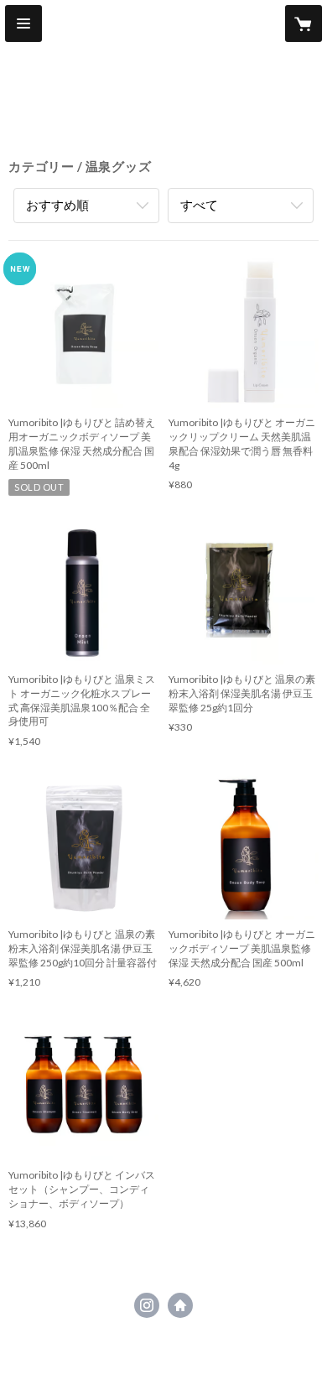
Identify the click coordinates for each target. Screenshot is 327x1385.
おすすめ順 (57, 204)
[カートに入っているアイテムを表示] (303, 23)
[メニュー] (23, 23)
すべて (199, 204)
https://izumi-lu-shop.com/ (180, 1305)
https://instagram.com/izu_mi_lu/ (146, 1305)
